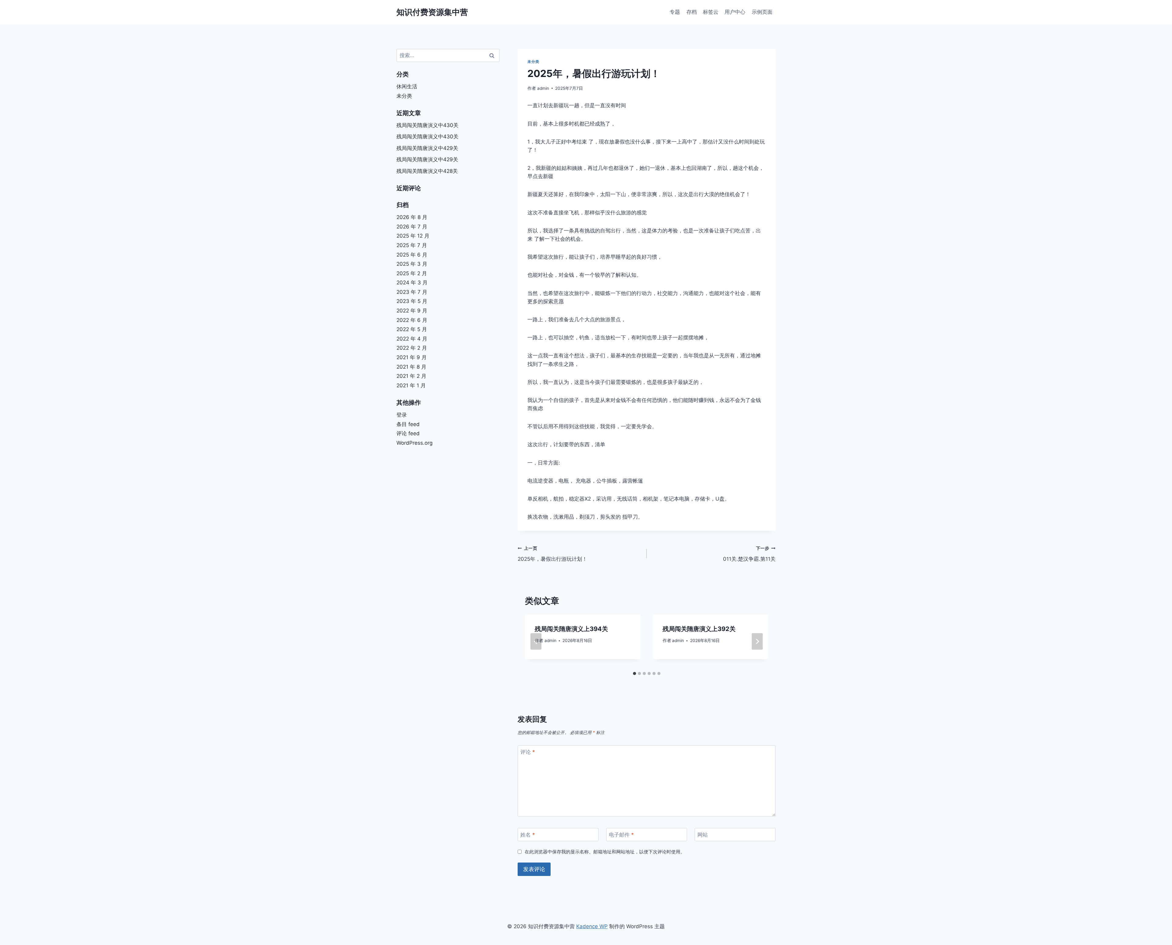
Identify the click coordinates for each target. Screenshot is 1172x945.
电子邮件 (621, 835)
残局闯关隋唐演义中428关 (427, 171)
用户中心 (735, 12)
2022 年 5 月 (411, 329)
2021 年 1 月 (411, 385)
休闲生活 (406, 86)
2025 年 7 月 (411, 245)
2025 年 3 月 (411, 264)
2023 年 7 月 (411, 292)
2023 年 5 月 (411, 301)
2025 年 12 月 (412, 236)
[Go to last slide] (535, 641)
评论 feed (408, 433)
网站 (702, 835)
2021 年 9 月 (411, 357)
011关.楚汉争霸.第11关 (749, 554)
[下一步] (757, 641)
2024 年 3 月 (412, 282)
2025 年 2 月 (411, 273)
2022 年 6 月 (411, 320)
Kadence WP (592, 926)
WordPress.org (414, 443)
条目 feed (408, 424)
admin (543, 88)
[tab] (634, 673)
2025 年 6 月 (411, 255)
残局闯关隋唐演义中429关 (427, 148)
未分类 (533, 61)
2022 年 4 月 (411, 339)
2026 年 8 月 (411, 217)
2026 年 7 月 (411, 227)
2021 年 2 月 (411, 376)
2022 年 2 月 (411, 348)
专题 (675, 12)
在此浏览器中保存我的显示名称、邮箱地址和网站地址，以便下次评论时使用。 (605, 852)
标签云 (710, 12)
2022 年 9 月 (411, 311)
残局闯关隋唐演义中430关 (427, 125)
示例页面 (762, 12)
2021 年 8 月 (411, 367)
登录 (401, 415)
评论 (527, 752)
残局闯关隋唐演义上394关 (571, 629)
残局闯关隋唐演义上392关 (699, 629)
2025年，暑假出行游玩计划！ (552, 554)
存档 (691, 12)
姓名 (527, 835)
